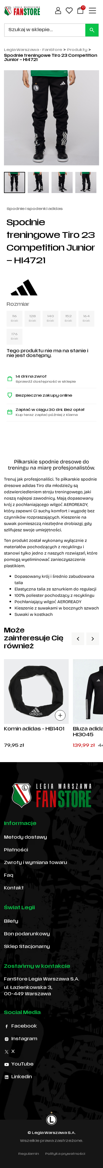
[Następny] (92, 638)
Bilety (11, 922)
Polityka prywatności (65, 1154)
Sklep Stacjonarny (27, 947)
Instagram (24, 1039)
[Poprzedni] (78, 638)
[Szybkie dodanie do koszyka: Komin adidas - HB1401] (60, 715)
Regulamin (28, 1154)
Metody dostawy (25, 838)
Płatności (16, 850)
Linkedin (21, 1077)
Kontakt (14, 888)
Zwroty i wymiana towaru (35, 863)
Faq (8, 876)
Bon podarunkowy (27, 934)
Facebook (24, 1026)
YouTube (22, 1064)
